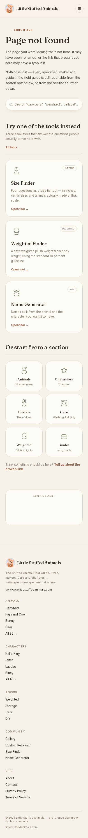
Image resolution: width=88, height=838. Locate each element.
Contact (11, 784)
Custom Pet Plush (17, 745)
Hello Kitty (12, 654)
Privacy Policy (15, 791)
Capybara (12, 608)
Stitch (9, 660)
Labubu (10, 666)
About (9, 778)
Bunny (10, 620)
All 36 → (11, 633)
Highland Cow (15, 614)
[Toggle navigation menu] (79, 8)
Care (8, 712)
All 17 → (11, 679)
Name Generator (17, 758)
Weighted (12, 699)
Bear (8, 627)
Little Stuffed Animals (39, 562)
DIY (7, 718)
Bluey (9, 673)
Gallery (10, 739)
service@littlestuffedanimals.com (28, 589)
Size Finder (13, 751)
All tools (13, 147)
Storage (11, 706)
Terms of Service (17, 797)
